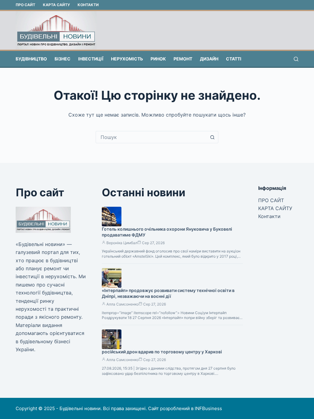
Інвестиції (90, 58)
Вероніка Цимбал (121, 242)
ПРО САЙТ (25, 4)
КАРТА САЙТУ (56, 4)
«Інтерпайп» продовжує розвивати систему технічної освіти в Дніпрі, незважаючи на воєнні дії (168, 293)
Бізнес (63, 58)
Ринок (158, 58)
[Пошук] (296, 59)
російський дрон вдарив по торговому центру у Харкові (162, 351)
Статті (233, 58)
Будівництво (31, 58)
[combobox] (151, 137)
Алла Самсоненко (122, 304)
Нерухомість (127, 58)
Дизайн (209, 58)
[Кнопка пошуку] (212, 137)
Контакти (88, 4)
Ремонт (183, 58)
